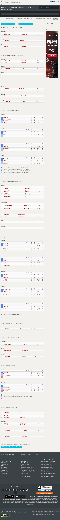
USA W (6, 90)
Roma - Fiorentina (25, 462)
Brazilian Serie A (4, 470)
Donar (33, 514)
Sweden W (5, 131)
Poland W (23, 62)
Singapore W (7, 34)
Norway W (23, 60)
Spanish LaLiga (4, 464)
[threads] (27, 490)
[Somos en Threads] (53, 1)
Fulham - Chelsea (25, 464)
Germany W (21, 90)
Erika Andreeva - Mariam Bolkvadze (28, 475)
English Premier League (6, 461)
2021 (10, 23)
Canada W (7, 328)
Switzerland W (6, 133)
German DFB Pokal (5, 468)
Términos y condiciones (54, 511)
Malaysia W (25, 343)
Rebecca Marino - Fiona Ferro (47, 465)
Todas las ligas (50, 23)
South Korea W (7, 344)
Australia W (24, 33)
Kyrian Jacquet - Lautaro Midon (47, 476)
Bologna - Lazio (24, 461)
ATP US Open (4, 465)
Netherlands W (6, 279)
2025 (3, 23)
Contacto (50, 512)
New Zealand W (7, 343)
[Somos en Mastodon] (54, 1)
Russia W (5, 262)
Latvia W (7, 62)
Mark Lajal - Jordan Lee (46, 464)
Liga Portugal (4, 473)
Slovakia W (7, 60)
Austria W (5, 280)
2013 (24, 23)
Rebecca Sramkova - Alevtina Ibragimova (49, 462)
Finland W (5, 117)
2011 (27, 23)
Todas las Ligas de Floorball (48, 514)
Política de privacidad (36, 512)
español (7, 2)
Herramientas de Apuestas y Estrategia (40, 511)
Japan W (6, 33)
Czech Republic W (7, 119)
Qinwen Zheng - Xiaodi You (27, 468)
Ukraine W (5, 296)
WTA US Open (4, 467)
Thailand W (24, 34)
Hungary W (5, 293)
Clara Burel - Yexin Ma (26, 476)
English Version (38, 514)
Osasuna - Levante (25, 465)
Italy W (4, 263)
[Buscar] (57, 7)
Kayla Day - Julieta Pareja (46, 467)
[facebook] (3, 490)
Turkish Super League (6, 471)
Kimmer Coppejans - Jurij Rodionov (48, 461)
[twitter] (6, 490)
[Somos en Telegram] (51, 1)
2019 (13, 23)
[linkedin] (9, 490)
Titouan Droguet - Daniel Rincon (48, 471)
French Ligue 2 (4, 475)
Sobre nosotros (44, 512)
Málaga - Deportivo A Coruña (27, 467)
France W (5, 250)
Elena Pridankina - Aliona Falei (27, 470)
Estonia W (7, 88)
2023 (6, 23)
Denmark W (21, 88)
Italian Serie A (4, 462)
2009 (31, 23)
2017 (17, 23)
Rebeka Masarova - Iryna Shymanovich (49, 459)
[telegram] (23, 490)
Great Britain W (6, 265)
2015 (20, 23)
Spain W (5, 294)
